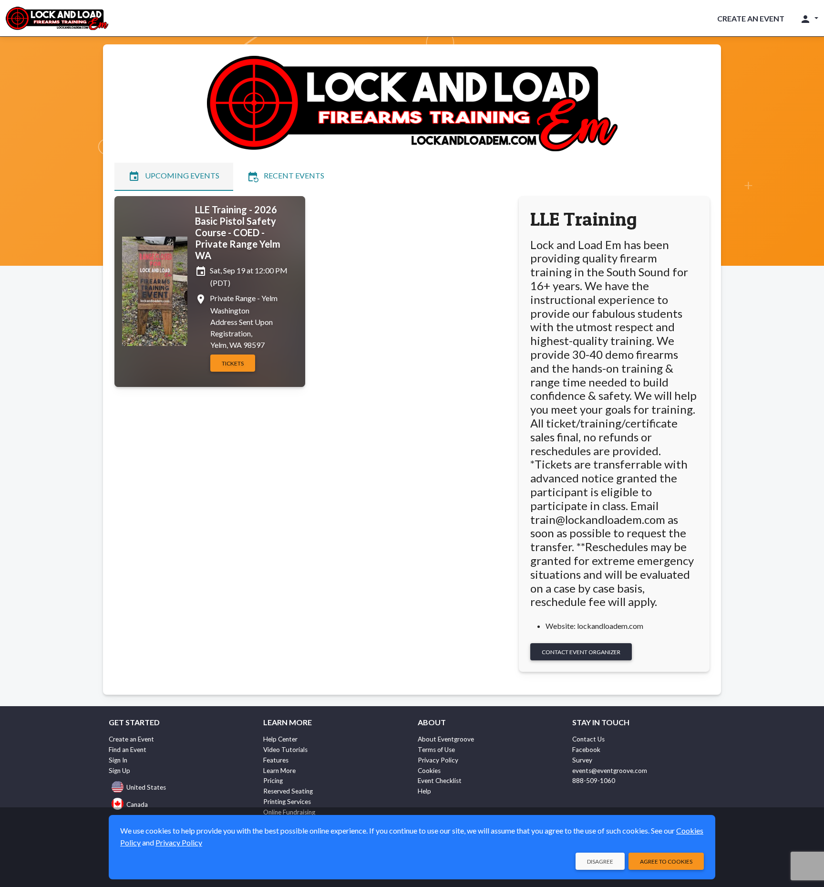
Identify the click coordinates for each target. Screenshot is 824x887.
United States (146, 787)
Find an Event (127, 749)
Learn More (279, 770)
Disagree (600, 861)
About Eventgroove (446, 739)
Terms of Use (436, 749)
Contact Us (588, 739)
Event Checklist (440, 780)
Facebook (586, 749)
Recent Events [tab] (285, 176)
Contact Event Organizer (581, 652)
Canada (137, 804)
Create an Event (750, 18)
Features (275, 760)
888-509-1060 (593, 780)
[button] (809, 19)
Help (424, 791)
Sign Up (119, 770)
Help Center (280, 739)
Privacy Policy (438, 760)
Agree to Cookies (666, 861)
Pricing (273, 780)
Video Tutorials (285, 749)
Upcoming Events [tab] (173, 176)
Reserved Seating (288, 791)
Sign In (118, 760)
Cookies (429, 770)
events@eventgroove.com (609, 770)
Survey (582, 760)
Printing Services (287, 801)
